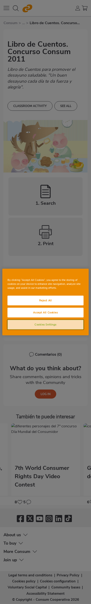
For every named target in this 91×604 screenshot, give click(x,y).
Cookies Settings (45, 324)
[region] (45, 302)
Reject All (45, 300)
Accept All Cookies (45, 312)
